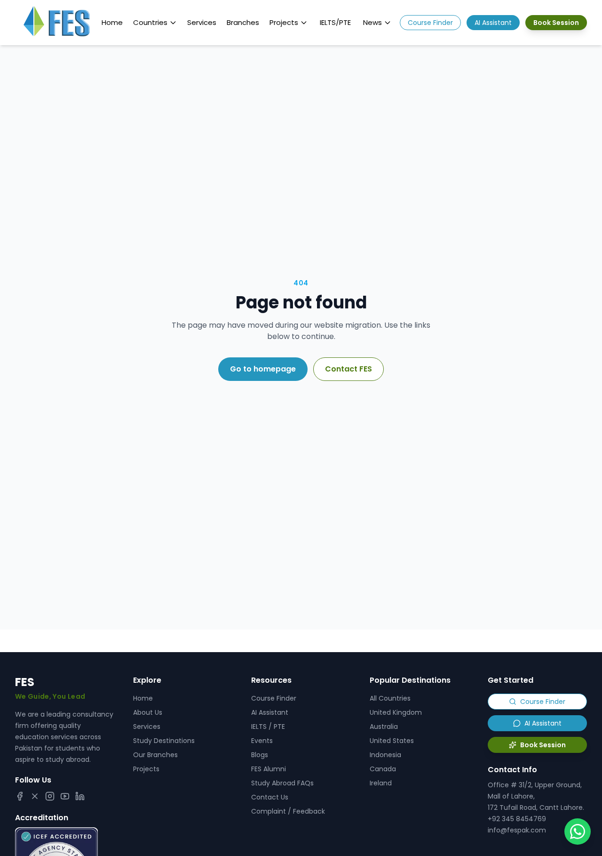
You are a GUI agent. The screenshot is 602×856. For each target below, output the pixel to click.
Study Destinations (164, 740)
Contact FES (348, 368)
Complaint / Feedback (288, 811)
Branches (243, 22)
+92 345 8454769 (517, 819)
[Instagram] (50, 796)
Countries (150, 22)
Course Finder (430, 22)
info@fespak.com (517, 830)
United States (392, 740)
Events (262, 740)
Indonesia (385, 754)
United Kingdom (396, 712)
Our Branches (155, 754)
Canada (383, 769)
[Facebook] (19, 796)
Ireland (381, 783)
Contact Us (269, 797)
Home (112, 22)
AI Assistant (493, 22)
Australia (384, 726)
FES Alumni (268, 769)
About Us (147, 712)
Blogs (259, 754)
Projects (283, 22)
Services (201, 22)
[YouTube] (65, 796)
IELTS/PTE (335, 22)
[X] (35, 796)
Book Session (556, 22)
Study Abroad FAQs (282, 783)
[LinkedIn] (80, 796)
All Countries (390, 698)
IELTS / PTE (268, 726)
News (372, 22)
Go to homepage (263, 368)
